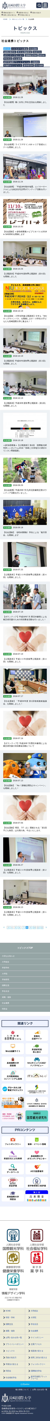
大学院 (4, 974)
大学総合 (5, 962)
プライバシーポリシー (15, 1344)
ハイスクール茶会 (19, 49)
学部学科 (5, 968)
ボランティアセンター (13, 55)
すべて (7, 49)
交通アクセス (36, 1344)
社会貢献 (33, 49)
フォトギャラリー (38, 1364)
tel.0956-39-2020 (8, 1411)
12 (42, 927)
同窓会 (4, 1009)
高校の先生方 (36, 12)
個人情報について (22, 1389)
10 (34, 927)
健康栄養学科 (10, 52)
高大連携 (39, 65)
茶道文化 (37, 52)
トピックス (10, 1351)
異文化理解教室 (24, 52)
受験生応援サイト (9, 12)
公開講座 (35, 62)
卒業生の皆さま (25, 15)
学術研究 (5, 979)
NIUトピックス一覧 (18, 19)
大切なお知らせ (8, 956)
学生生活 (8, 59)
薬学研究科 (28, 65)
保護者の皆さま (23, 12)
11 (38, 927)
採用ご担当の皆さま (9, 15)
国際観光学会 (36, 1371)
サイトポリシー (37, 1337)
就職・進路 (6, 997)
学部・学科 (10, 1317)
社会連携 (18, 59)
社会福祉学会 (11, 1378)
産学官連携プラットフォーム (16, 62)
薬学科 (42, 55)
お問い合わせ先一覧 (14, 1337)
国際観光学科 (31, 55)
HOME (5, 19)
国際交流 (5, 985)
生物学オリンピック (13, 65)
